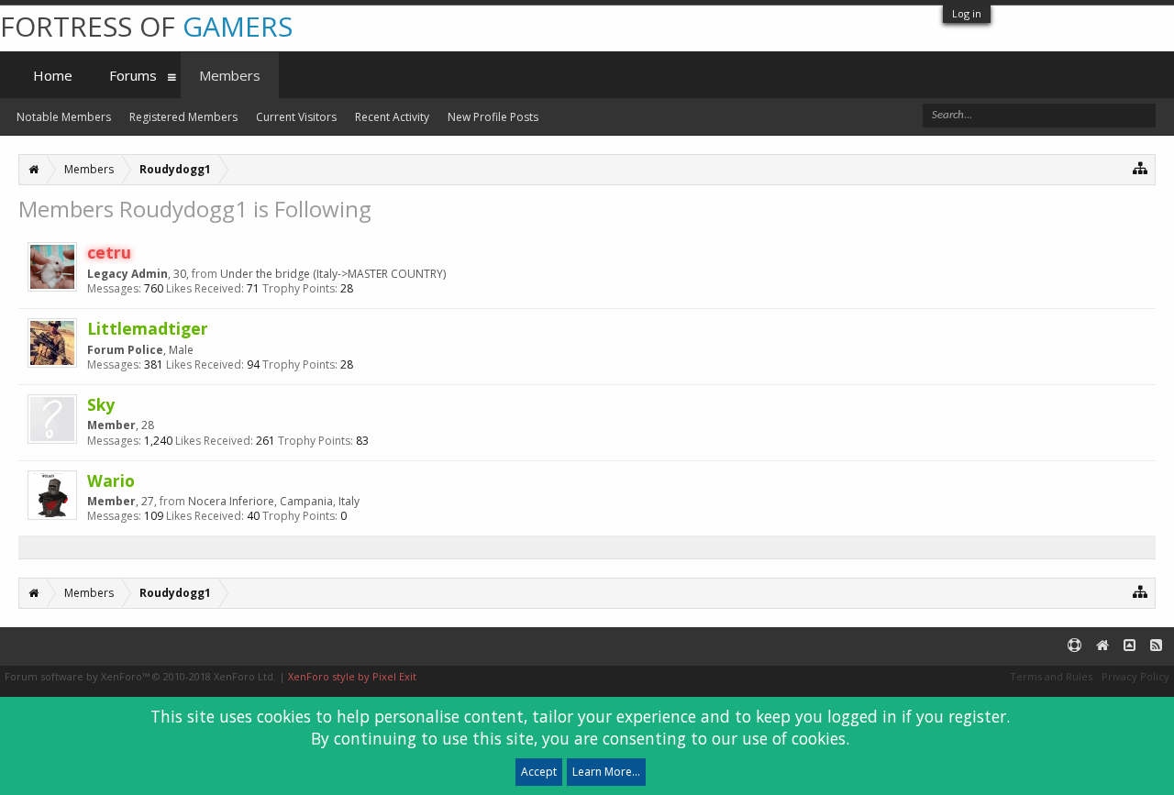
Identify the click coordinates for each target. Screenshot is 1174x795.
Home (52, 75)
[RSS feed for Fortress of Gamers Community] (1156, 646)
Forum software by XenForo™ (140, 676)
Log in (966, 13)
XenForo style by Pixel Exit (352, 676)
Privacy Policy (1135, 676)
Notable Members (64, 117)
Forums (133, 75)
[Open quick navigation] (1140, 167)
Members (229, 75)
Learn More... (606, 771)
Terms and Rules (1051, 676)
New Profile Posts (493, 117)
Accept (539, 771)
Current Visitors (296, 117)
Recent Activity (392, 117)
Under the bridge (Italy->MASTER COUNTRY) (333, 274)
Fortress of (146, 26)
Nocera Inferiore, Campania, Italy (274, 501)
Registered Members (183, 117)
